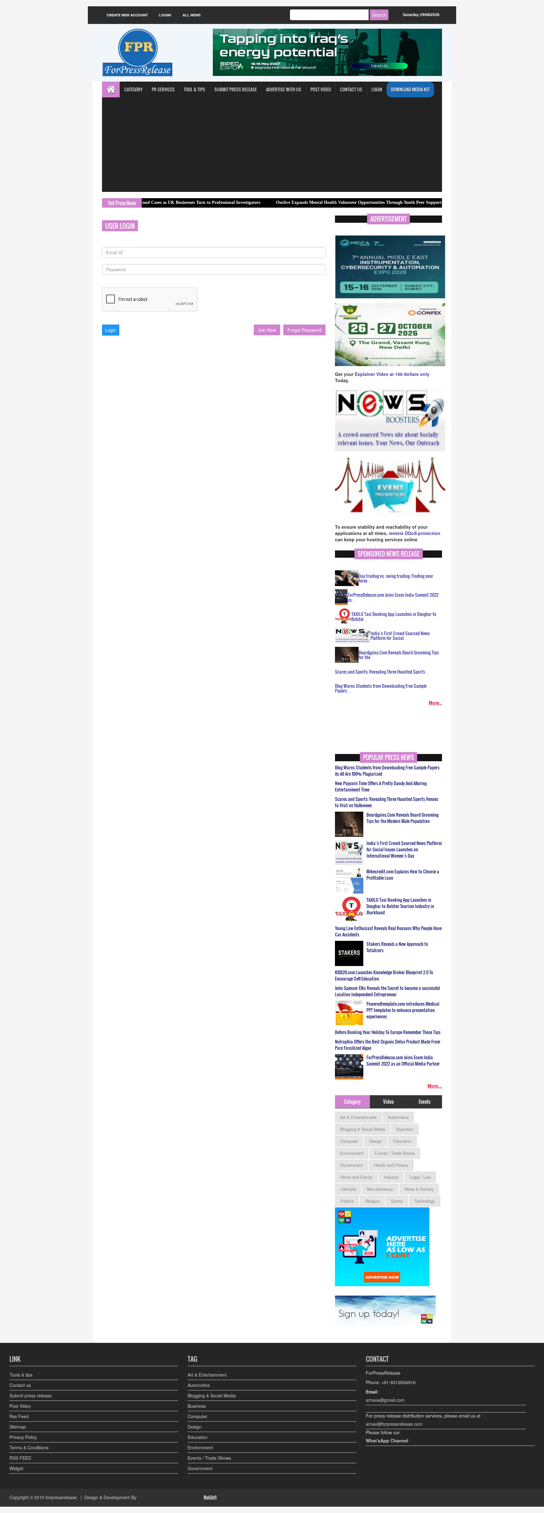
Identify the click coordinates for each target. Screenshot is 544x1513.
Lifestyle (348, 1189)
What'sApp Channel (387, 1440)
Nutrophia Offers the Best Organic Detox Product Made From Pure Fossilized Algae (387, 1044)
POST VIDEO (320, 89)
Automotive (398, 1117)
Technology (424, 1201)
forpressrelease (61, 1497)
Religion (372, 1201)
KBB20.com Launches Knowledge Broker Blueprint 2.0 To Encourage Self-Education (384, 975)
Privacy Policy (23, 1437)
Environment (351, 1153)
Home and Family (356, 1177)
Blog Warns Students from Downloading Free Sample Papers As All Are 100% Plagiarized (387, 770)
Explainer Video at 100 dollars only (392, 374)
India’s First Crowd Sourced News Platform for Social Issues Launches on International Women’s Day (404, 849)
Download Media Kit (410, 89)
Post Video (20, 1406)
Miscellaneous (380, 1189)
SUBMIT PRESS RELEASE (235, 89)
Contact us (20, 1385)
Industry (391, 1177)
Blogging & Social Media (362, 1129)
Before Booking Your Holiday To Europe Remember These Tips (387, 1032)
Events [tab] (424, 1101)
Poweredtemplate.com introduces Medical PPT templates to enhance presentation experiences (402, 1010)
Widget (16, 1468)
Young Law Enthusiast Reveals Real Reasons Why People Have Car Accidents (388, 931)
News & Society (419, 1189)
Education (402, 1141)
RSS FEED (20, 1458)
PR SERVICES (163, 89)
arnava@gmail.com (385, 1400)
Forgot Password (304, 330)
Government (351, 1165)
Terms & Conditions (28, 1447)
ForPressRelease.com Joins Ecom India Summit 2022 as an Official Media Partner (403, 1060)
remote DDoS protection (414, 533)
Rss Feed (19, 1416)
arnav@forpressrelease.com (394, 1424)
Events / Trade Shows (395, 1153)
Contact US (351, 89)
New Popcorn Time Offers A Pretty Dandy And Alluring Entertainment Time (381, 786)
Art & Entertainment (358, 1117)
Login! (165, 15)
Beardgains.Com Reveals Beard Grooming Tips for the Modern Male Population (402, 818)
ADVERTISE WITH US (283, 89)
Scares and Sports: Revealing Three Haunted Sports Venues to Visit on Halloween (386, 802)
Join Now (267, 330)
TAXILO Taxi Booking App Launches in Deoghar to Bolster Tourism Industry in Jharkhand (400, 906)
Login (376, 89)
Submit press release (30, 1395)
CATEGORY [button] (133, 89)
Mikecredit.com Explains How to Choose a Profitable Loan (402, 874)
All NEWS (192, 15)
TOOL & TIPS (194, 89)
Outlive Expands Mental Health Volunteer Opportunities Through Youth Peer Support (319, 202)
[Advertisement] (272, 145)
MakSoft (210, 1497)
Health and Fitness (391, 1165)
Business (404, 1129)
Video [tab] (388, 1101)
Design (375, 1141)
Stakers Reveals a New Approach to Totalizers (397, 947)
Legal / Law (420, 1177)
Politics (347, 1201)
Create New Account (127, 15)
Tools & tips (20, 1375)
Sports (397, 1201)
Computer (349, 1141)
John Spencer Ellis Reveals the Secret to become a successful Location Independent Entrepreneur (387, 991)
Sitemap (17, 1427)
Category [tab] (352, 1101)
